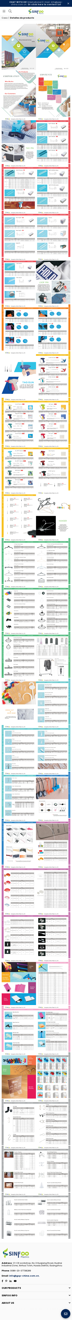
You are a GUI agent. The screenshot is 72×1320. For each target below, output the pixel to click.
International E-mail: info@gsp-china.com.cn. (36, 3)
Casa (5, 18)
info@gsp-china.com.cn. (24, 1275)
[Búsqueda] (10, 10)
